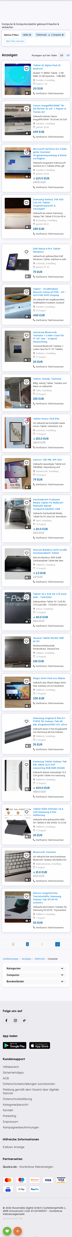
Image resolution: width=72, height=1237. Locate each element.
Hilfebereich (11, 1067)
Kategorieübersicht (15, 1104)
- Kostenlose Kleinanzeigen (28, 1166)
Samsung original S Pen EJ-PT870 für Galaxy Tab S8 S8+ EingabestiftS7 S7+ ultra (50, 721)
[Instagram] (15, 1020)
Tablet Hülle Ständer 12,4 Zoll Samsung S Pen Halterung (48, 811)
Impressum (10, 1121)
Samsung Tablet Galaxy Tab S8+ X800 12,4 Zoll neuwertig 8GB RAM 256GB (50, 764)
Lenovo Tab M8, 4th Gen (47, 459)
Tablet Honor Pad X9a (46, 418)
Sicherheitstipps (13, 1072)
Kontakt (8, 1110)
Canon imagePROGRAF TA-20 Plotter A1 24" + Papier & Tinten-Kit (49, 108)
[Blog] (24, 1020)
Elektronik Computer (49, 35)
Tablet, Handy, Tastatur (47, 378)
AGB (6, 1078)
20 (61, 55)
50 (68, 55)
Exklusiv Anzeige (13, 1147)
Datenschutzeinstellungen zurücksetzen (29, 1084)
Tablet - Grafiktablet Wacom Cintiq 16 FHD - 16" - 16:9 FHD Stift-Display (49, 291)
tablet (25, 34)
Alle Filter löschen (15, 41)
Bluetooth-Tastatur (44, 852)
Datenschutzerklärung (17, 1099)
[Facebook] (6, 1020)
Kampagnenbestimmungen (21, 1127)
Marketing (9, 1116)
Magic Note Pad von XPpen (49, 678)
